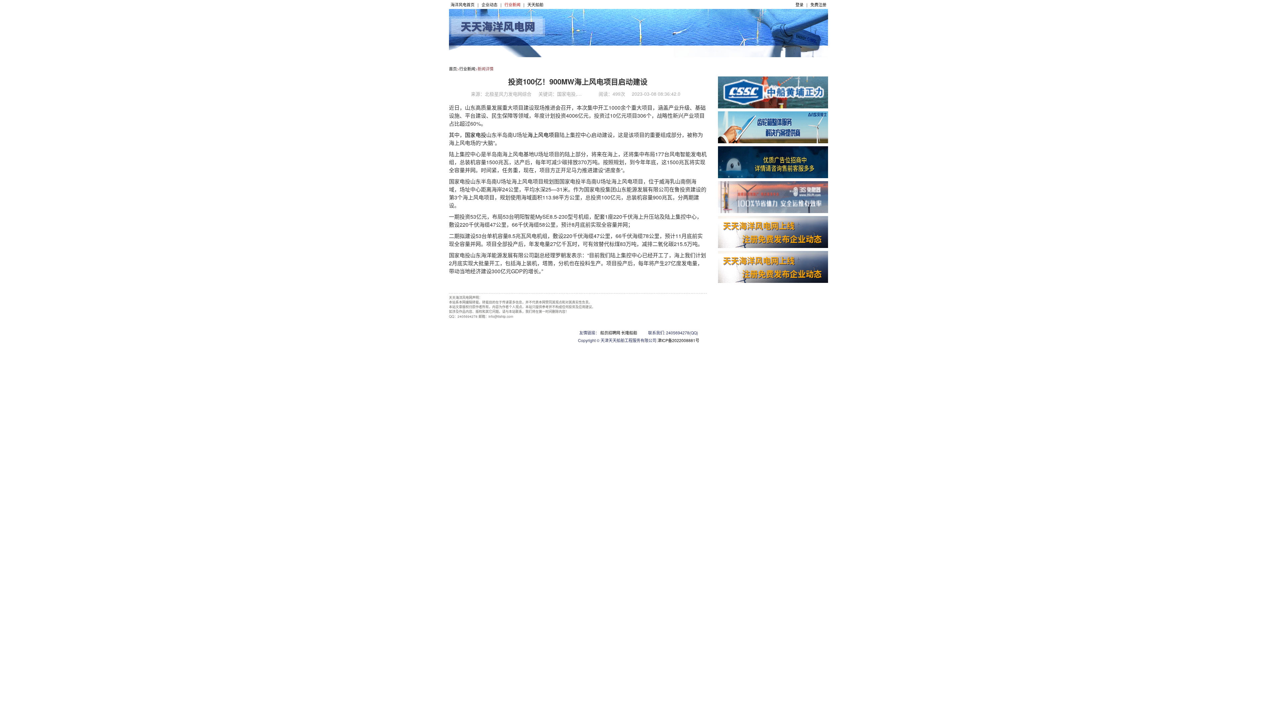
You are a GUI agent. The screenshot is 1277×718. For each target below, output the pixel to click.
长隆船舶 (629, 332)
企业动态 (489, 4)
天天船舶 (535, 4)
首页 (453, 68)
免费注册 (818, 4)
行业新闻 (512, 4)
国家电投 (475, 135)
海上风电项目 (543, 135)
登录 (799, 4)
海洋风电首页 (463, 4)
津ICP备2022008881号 (678, 340)
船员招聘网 (610, 332)
